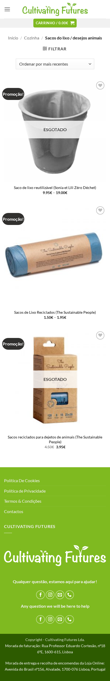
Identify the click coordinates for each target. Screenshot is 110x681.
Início (13, 37)
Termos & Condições (22, 500)
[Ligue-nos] (69, 594)
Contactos (13, 511)
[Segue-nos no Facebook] (40, 594)
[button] (7, 9)
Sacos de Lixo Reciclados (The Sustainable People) (55, 312)
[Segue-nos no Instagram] (50, 594)
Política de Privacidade (25, 490)
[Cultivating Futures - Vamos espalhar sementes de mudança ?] (55, 9)
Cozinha (31, 37)
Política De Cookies (22, 480)
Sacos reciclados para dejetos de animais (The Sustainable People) (55, 439)
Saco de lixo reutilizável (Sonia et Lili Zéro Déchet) (55, 188)
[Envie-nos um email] (60, 594)
